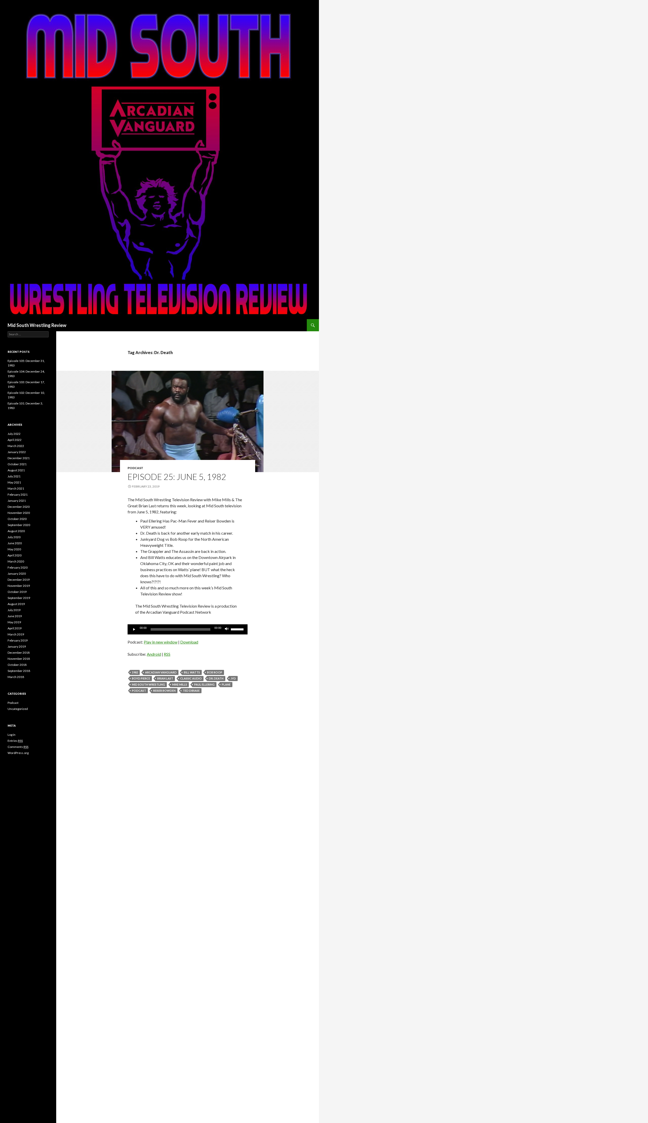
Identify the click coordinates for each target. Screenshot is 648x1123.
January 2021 (17, 500)
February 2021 (18, 494)
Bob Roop (214, 672)
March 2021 (16, 488)
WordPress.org (18, 753)
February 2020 (18, 567)
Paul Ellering (204, 684)
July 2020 (14, 537)
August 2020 (16, 531)
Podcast (135, 468)
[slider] (238, 628)
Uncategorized (18, 709)
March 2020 (16, 561)
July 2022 (14, 434)
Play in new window (160, 642)
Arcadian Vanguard (161, 672)
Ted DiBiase (191, 690)
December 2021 (19, 458)
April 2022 (15, 440)
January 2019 (17, 646)
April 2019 (15, 628)
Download (189, 642)
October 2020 (17, 519)
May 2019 (14, 622)
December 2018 (19, 652)
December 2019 (19, 580)
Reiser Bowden (164, 690)
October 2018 (17, 665)
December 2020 (19, 507)
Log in (11, 735)
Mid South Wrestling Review (37, 325)
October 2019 (17, 592)
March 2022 (16, 446)
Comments (18, 747)
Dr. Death (216, 678)
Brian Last (165, 678)
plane (226, 684)
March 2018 (16, 677)
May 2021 (14, 482)
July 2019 (14, 610)
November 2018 (19, 659)
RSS (167, 654)
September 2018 (19, 671)
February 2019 (18, 640)
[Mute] (226, 629)
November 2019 (19, 586)
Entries (15, 741)
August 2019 (16, 604)
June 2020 (15, 543)
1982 (135, 672)
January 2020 (17, 573)
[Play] (134, 629)
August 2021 (16, 470)
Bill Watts (192, 672)
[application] (188, 629)
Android (154, 654)
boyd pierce (141, 678)
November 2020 (19, 513)
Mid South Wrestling (148, 684)
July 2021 (14, 476)
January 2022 (17, 452)
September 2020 (19, 525)
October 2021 (17, 464)
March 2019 (16, 634)
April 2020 (15, 555)
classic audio (191, 678)
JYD (233, 678)
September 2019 (19, 598)
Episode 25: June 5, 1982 (177, 477)
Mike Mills (179, 684)
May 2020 (14, 549)
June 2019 (15, 616)
